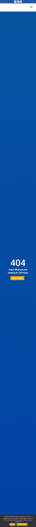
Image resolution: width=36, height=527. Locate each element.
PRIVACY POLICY (22, 524)
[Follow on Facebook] (15, 2)
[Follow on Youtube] (18, 2)
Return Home (17, 278)
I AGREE (12, 524)
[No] (34, 521)
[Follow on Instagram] (21, 2)
